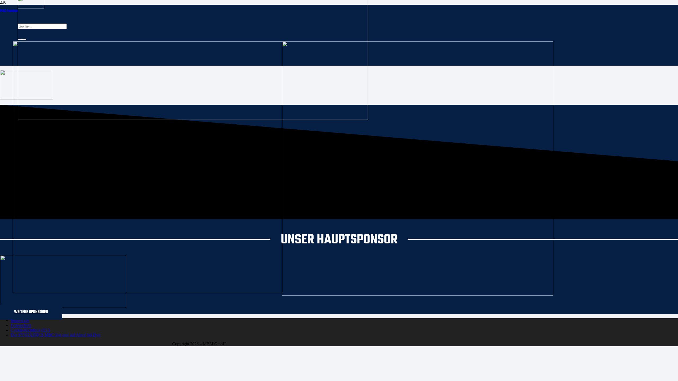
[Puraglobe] (63, 306)
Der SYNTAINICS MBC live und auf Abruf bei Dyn (55, 335)
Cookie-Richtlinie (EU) (30, 330)
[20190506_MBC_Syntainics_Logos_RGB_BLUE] (147, 291)
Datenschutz (21, 325)
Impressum (20, 320)
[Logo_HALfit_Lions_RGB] (417, 294)
